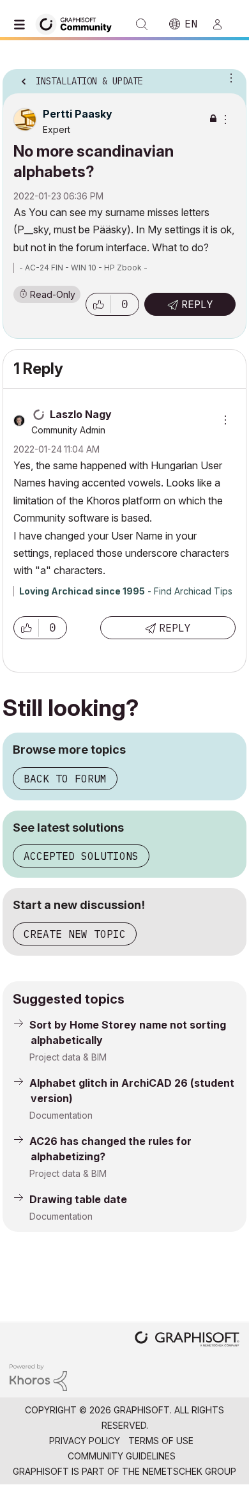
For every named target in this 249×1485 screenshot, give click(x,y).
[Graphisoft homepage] (187, 1340)
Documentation (61, 1115)
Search (141, 24)
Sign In (222, 24)
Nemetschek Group (189, 1471)
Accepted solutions (81, 856)
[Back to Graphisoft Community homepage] (78, 23)
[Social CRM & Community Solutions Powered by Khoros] (38, 1376)
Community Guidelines (122, 1455)
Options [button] (228, 77)
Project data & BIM (68, 1057)
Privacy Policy (84, 1440)
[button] (98, 304)
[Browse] (22, 24)
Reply (197, 304)
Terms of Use (160, 1440)
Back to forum (65, 778)
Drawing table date (78, 1199)
